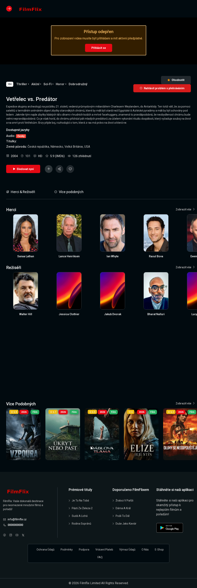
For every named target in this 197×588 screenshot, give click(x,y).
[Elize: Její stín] (141, 434)
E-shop (159, 549)
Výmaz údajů (127, 549)
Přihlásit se (98, 47)
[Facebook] (4, 535)
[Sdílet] (59, 169)
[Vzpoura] (23, 434)
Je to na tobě (80, 500)
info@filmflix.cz (17, 519)
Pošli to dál (122, 515)
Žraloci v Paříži (124, 500)
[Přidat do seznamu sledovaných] (49, 169)
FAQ (100, 557)
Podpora (84, 549)
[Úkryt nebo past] (62, 434)
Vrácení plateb (104, 549)
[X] (23, 535)
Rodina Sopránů (81, 523)
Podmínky (67, 549)
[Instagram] (10, 535)
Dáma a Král (123, 508)
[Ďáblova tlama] (102, 434)
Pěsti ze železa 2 (82, 508)
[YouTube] (16, 535)
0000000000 (15, 524)
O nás (145, 549)
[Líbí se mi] (70, 169)
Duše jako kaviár (126, 523)
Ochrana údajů (45, 549)
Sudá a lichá (80, 515)
